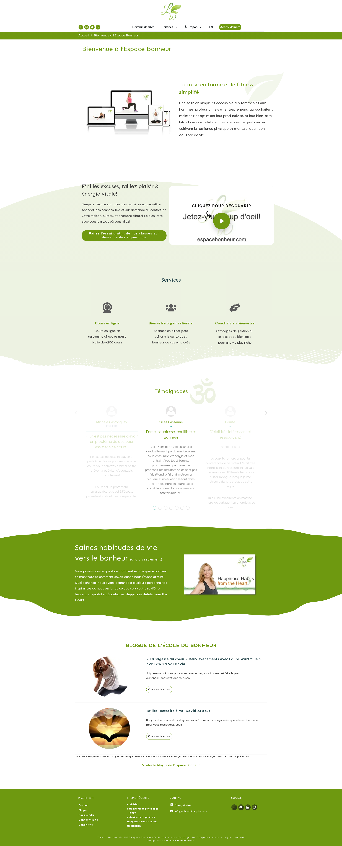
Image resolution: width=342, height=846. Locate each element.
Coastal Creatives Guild (178, 840)
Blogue (83, 810)
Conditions (86, 824)
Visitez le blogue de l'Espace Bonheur (171, 765)
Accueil (83, 805)
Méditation (134, 825)
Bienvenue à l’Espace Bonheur (126, 49)
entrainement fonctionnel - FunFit (143, 810)
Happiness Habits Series (142, 821)
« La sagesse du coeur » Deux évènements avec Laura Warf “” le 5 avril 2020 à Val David (171, 677)
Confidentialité (88, 819)
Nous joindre (87, 814)
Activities (133, 804)
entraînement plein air (141, 817)
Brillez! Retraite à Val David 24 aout (171, 728)
